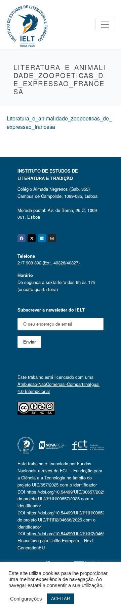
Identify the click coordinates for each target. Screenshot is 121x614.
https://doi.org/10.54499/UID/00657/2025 (66, 492)
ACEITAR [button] (60, 598)
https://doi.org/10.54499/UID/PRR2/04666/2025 (72, 533)
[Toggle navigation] (104, 24)
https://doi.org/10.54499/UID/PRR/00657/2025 (71, 512)
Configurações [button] (26, 599)
